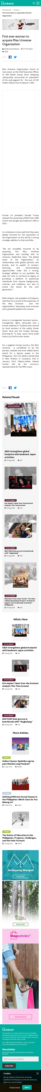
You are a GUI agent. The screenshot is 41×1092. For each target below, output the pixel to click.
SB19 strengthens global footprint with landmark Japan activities (20, 454)
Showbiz (16, 10)
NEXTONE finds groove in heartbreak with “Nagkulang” (19, 552)
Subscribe (9, 1066)
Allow (27, 1087)
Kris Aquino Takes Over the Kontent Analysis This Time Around (19, 504)
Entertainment (6, 10)
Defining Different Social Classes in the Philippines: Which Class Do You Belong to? (20, 799)
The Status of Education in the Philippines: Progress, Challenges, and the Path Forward (19, 838)
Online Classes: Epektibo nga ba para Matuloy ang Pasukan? (18, 762)
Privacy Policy (14, 1087)
